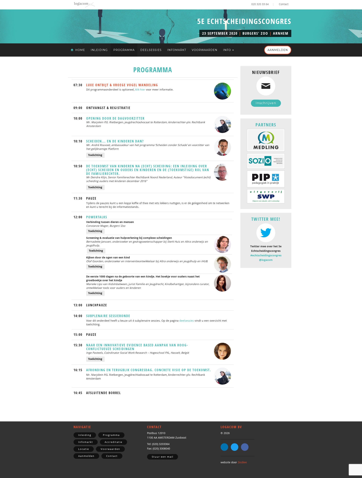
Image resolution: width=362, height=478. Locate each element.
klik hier (140, 89)
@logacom (266, 260)
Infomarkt (176, 50)
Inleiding (99, 50)
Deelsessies (151, 50)
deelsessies (186, 320)
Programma (124, 50)
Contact (283, 4)
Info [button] (227, 50)
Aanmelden (278, 50)
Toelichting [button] (95, 155)
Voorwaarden (204, 50)
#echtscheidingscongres (265, 255)
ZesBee (242, 462)
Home (79, 50)
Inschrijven (266, 103)
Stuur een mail (162, 456)
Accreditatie (113, 442)
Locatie (83, 449)
